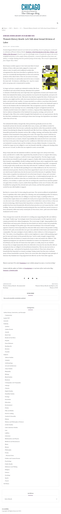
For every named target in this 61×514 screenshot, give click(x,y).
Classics (7, 388)
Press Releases (9, 343)
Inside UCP (7, 318)
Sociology (7, 475)
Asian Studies (8, 368)
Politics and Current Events (28, 36)
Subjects (6, 354)
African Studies (9, 357)
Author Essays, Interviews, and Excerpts (12, 36)
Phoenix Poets (10, 455)
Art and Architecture (10, 366)
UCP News (6, 483)
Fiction (7, 408)
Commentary (8, 315)
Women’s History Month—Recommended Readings (14, 287)
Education (8, 402)
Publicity (6, 324)
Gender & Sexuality (10, 416)
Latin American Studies (11, 427)
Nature (7, 447)
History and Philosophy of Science (14, 422)
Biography (8, 371)
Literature (7, 436)
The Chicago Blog (30, 13)
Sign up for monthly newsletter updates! (15, 298)
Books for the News (10, 338)
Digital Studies (9, 391)
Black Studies (8, 377)
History (7, 419)
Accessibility (5, 509)
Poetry (7, 453)
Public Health (9, 464)
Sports (6, 478)
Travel (7, 481)
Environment (8, 405)
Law (6, 430)
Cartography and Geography (13, 382)
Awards (7, 332)
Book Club (8, 335)
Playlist (7, 340)
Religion (7, 469)
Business (7, 380)
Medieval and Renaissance (12, 441)
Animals (7, 360)
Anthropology (9, 363)
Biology (7, 374)
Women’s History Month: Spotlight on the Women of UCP (46, 287)
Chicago (7, 385)
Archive (7, 326)
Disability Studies (9, 394)
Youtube (7, 352)
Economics (8, 399)
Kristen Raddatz (15, 46)
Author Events (9, 329)
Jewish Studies (9, 425)
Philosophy (8, 450)
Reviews (7, 349)
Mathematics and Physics (12, 438)
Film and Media (9, 410)
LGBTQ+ (7, 433)
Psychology (8, 461)
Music (6, 444)
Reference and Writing (11, 467)
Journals (6, 321)
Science (7, 472)
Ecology (7, 396)
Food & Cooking (9, 413)
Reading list (8, 346)
